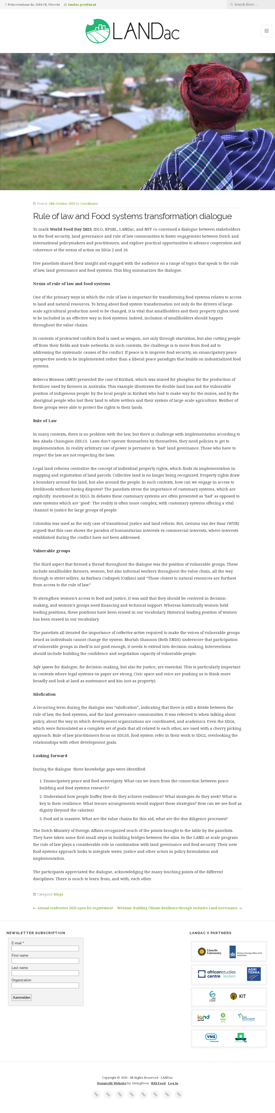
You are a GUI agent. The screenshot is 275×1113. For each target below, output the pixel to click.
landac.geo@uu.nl (82, 4)
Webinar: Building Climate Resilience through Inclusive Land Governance (177, 907)
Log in (173, 1083)
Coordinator (89, 203)
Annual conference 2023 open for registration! (75, 907)
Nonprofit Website (111, 1083)
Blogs (58, 894)
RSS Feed (158, 1083)
